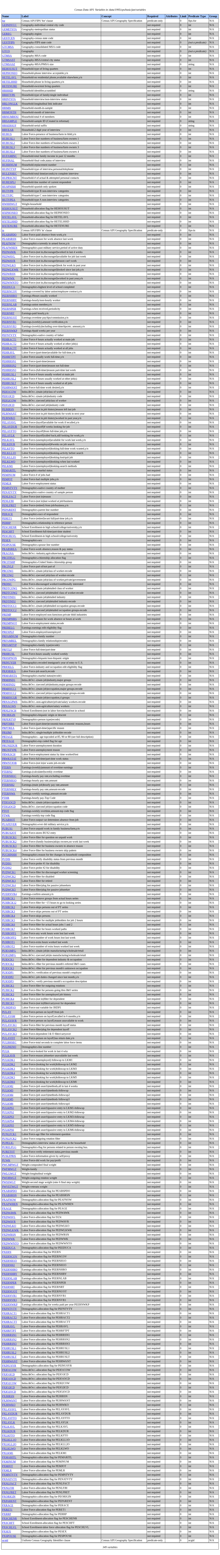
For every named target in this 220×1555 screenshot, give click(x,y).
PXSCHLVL (9, 1527)
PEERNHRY (9, 300)
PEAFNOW (9, 243)
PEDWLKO (9, 265)
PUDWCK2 (9, 876)
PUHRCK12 (9, 902)
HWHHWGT (9, 204)
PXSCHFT (8, 1522)
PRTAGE (7, 736)
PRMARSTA (9, 675)
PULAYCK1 (9, 1025)
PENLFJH (8, 501)
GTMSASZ (8, 64)
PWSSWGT (9, 1182)
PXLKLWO (9, 1448)
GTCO (6, 51)
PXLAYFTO (9, 1418)
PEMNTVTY (9, 487)
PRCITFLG (8, 557)
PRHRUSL (8, 653)
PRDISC (7, 584)
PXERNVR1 (9, 1295)
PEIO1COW (9, 391)
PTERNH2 (8, 784)
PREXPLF (8, 632)
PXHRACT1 (9, 1313)
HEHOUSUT (9, 68)
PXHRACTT (9, 1321)
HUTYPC (7, 195)
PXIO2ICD (8, 1387)
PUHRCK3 (8, 911)
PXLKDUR (8, 1431)
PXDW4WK (9, 1212)
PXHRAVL (8, 1326)
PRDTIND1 (9, 597)
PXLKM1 (7, 1453)
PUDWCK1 (9, 872)
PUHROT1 (8, 942)
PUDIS (6, 859)
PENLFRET (9, 505)
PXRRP (6, 1514)
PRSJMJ (7, 732)
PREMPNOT (9, 623)
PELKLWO (8, 461)
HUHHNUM (9, 164)
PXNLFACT (9, 1483)
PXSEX (6, 1531)
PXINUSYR (9, 1365)
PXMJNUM (9, 1461)
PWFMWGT (9, 1169)
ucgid (5, 1540)
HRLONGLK (10, 103)
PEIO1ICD (8, 396)
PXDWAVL (8, 1217)
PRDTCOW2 (9, 592)
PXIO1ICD (8, 1374)
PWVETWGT (10, 1186)
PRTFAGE (8, 741)
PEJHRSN (8, 409)
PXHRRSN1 (9, 1335)
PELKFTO (8, 448)
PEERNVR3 (9, 326)
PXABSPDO (9, 1190)
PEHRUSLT (9, 383)
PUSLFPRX (9, 1156)
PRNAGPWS (9, 701)
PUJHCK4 (8, 998)
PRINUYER (9, 662)
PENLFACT (9, 496)
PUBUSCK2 (9, 841)
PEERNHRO (9, 295)
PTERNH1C (9, 776)
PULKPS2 (8, 1112)
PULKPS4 (8, 1121)
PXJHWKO (8, 1404)
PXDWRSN (9, 1234)
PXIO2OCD (9, 1391)
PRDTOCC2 (9, 610)
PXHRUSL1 (9, 1348)
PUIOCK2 (8, 963)
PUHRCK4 (8, 915)
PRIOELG (8, 666)
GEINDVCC (9, 25)
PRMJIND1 (8, 680)
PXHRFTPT (9, 1330)
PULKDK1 (8, 1060)
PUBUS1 (7, 828)
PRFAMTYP (9, 645)
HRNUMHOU (10, 116)
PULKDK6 (8, 1081)
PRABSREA (9, 549)
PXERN (6, 1252)
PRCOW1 (7, 570)
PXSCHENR (9, 1518)
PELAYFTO (9, 431)
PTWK (6, 815)
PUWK (6, 1160)
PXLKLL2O (9, 1444)
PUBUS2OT (9, 832)
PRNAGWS (9, 706)
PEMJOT (7, 479)
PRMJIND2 (8, 684)
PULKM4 (7, 1094)
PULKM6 (7, 1103)
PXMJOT (7, 1466)
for (3, 20)
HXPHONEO (10, 212)
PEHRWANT (9, 387)
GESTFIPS (8, 42)
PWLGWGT (9, 1173)
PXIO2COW (9, 1383)
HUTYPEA (8, 199)
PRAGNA (8, 553)
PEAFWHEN (9, 247)
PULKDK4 (8, 1073)
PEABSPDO (9, 234)
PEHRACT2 (9, 343)
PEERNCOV (9, 291)
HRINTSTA (9, 99)
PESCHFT (8, 531)
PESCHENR (9, 527)
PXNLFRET (9, 1492)
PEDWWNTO (10, 282)
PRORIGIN (8, 714)
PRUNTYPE (9, 749)
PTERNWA (8, 793)
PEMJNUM (8, 474)
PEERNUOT (9, 317)
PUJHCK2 (8, 990)
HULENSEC (9, 173)
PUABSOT (8, 819)
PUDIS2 (7, 867)
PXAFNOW (9, 1199)
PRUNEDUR (9, 745)
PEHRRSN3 (9, 370)
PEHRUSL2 (9, 378)
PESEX (6, 540)
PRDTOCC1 (9, 605)
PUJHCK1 (8, 985)
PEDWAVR (8, 260)
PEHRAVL (8, 352)
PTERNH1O (9, 780)
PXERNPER (9, 1282)
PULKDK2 (8, 1064)
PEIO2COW (9, 400)
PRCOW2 (7, 575)
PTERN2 (7, 771)
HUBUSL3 (8, 147)
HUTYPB (7, 190)
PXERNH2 (8, 1265)
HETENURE (9, 86)
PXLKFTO (8, 1435)
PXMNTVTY (10, 1474)
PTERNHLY (9, 789)
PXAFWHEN (10, 1204)
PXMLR (7, 1470)
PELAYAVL (9, 422)
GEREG (7, 33)
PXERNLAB (9, 1278)
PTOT (5, 811)
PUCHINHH (9, 854)
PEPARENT (9, 509)
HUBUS (7, 134)
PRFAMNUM (10, 636)
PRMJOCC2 (9, 693)
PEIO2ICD (8, 405)
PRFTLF (7, 649)
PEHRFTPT (9, 356)
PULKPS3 (8, 1116)
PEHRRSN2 (9, 365)
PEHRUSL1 (9, 374)
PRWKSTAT (9, 758)
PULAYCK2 (9, 1029)
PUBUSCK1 (9, 837)
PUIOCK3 (8, 968)
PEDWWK (8, 278)
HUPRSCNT (9, 177)
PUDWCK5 (9, 889)
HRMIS (6, 108)
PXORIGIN (8, 1496)
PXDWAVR (9, 1221)
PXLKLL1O (9, 1439)
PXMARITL (9, 1457)
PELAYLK (8, 435)
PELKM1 (7, 466)
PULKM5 (7, 1099)
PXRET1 (7, 1509)
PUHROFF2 (9, 937)
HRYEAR (8, 129)
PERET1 (7, 518)
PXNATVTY (9, 1479)
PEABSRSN (9, 238)
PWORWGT (9, 1177)
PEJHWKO (8, 418)
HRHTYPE (8, 94)
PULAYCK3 (9, 1033)
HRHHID (7, 90)
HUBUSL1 (8, 138)
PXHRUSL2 (9, 1352)
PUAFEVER (9, 824)
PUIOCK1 (8, 959)
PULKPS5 (8, 1125)
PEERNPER (9, 308)
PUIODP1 (8, 972)
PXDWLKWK (10, 1230)
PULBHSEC (9, 1042)
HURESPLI (8, 182)
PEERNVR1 (9, 321)
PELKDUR (8, 444)
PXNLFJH (8, 1488)
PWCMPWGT (10, 1164)
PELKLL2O (9, 457)
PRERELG (8, 627)
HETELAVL (9, 77)
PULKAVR (8, 1055)
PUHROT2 (8, 946)
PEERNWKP (9, 330)
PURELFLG (9, 1147)
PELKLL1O (9, 453)
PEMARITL (9, 470)
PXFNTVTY (9, 1308)
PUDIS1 (7, 863)
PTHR (5, 797)
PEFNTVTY (9, 335)
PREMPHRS (9, 618)
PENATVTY (9, 492)
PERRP (6, 522)
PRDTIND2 (9, 601)
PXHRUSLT (9, 1356)
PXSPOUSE (9, 1536)
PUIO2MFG (9, 955)
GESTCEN (8, 38)
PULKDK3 (8, 1068)
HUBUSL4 (8, 151)
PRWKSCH (8, 754)
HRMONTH (9, 112)
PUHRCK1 (8, 898)
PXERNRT (8, 1287)
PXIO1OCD (9, 1378)
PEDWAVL (8, 256)
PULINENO (9, 1046)
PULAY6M (8, 1016)
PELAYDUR (9, 426)
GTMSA (7, 55)
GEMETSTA (9, 29)
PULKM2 (7, 1086)
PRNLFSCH (9, 710)
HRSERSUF (9, 125)
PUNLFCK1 (9, 1134)
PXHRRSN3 (9, 1343)
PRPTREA (8, 728)
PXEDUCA (8, 1247)
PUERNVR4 (9, 894)
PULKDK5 (8, 1077)
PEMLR (6, 483)
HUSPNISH (9, 186)
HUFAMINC (9, 156)
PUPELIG (8, 1142)
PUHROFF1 (9, 933)
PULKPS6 (8, 1129)
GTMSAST (8, 60)
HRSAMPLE (9, 121)
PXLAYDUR (9, 1413)
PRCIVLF (8, 566)
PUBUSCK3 (9, 845)
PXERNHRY (9, 1273)
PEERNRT (8, 313)
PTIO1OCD (9, 802)
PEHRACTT (9, 348)
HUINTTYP (9, 169)
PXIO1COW (9, 1369)
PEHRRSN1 (9, 361)
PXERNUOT (9, 1291)
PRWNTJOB (9, 762)
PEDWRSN (8, 273)
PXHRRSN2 (9, 1339)
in (3, 230)
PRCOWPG (9, 579)
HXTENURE (9, 225)
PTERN (6, 767)
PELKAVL (8, 439)
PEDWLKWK (10, 269)
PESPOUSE (9, 544)
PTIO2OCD (9, 806)
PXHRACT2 (9, 1317)
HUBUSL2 (8, 142)
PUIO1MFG (9, 950)
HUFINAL (8, 160)
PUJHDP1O (9, 1007)
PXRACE (7, 1505)
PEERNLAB (9, 304)
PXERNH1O (9, 1260)
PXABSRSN (9, 1195)
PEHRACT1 (9, 339)
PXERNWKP (10, 1304)
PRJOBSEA (9, 671)
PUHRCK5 (8, 920)
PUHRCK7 (8, 929)
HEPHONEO (9, 73)
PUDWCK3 (9, 880)
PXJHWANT (9, 1400)
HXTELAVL (9, 217)
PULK (5, 1051)
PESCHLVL (9, 536)
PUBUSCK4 (9, 850)
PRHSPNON (9, 658)
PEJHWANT (9, 413)
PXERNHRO (9, 1269)
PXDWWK (8, 1238)
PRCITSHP (8, 562)
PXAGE (7, 1208)
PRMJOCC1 (9, 688)
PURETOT (8, 1151)
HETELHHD (9, 81)
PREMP (6, 614)
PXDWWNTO (10, 1243)
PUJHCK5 (8, 1003)
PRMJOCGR (9, 697)
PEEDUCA (8, 286)
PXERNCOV (9, 1256)
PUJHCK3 (8, 994)
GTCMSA (8, 46)
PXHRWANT (10, 1361)
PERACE (7, 514)
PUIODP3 (8, 981)
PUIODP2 (8, 977)
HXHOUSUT (10, 208)
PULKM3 (7, 1090)
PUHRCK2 (8, 907)
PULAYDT (8, 1038)
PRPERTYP (9, 719)
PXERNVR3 (9, 1300)
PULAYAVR (9, 1020)
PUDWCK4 (9, 885)
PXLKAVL (8, 1426)
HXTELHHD (10, 221)
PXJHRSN (8, 1396)
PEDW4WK (9, 252)
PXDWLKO (9, 1225)
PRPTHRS (8, 723)
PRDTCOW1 (9, 588)
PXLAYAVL (9, 1409)
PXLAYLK (8, 1422)
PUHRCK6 (8, 924)
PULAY (6, 1012)
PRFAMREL (9, 640)
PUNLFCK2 (9, 1138)
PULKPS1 (8, 1108)
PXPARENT (9, 1501)
